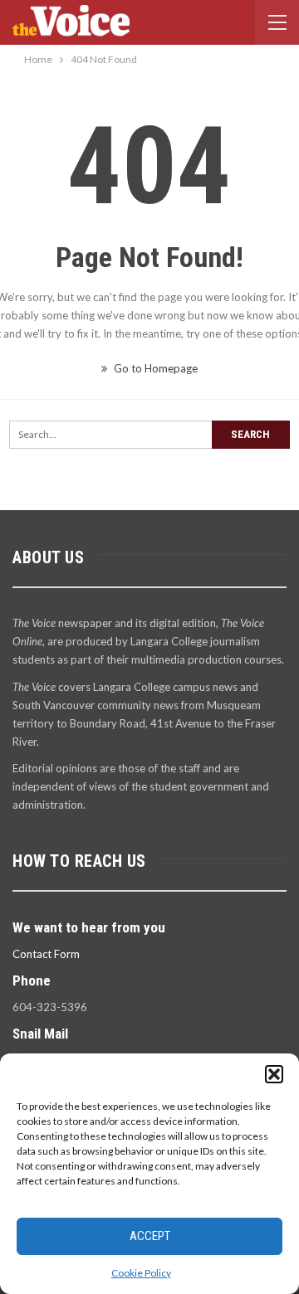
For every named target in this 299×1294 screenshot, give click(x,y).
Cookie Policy (141, 1273)
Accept (150, 1235)
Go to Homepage (154, 368)
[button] (274, 1074)
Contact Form (46, 954)
